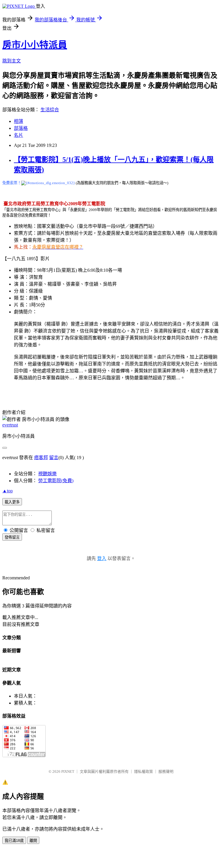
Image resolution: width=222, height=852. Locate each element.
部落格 (21, 128)
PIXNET (67, 771)
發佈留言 (12, 537)
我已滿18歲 (14, 840)
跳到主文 (11, 60)
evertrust (10, 424)
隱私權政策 (143, 771)
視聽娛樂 (47, 473)
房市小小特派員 (34, 45)
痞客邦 (41, 457)
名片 (18, 135)
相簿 (18, 121)
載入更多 (12, 502)
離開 (33, 840)
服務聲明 (165, 771)
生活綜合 (49, 109)
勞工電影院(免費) (55, 480)
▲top (7, 490)
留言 (53, 457)
